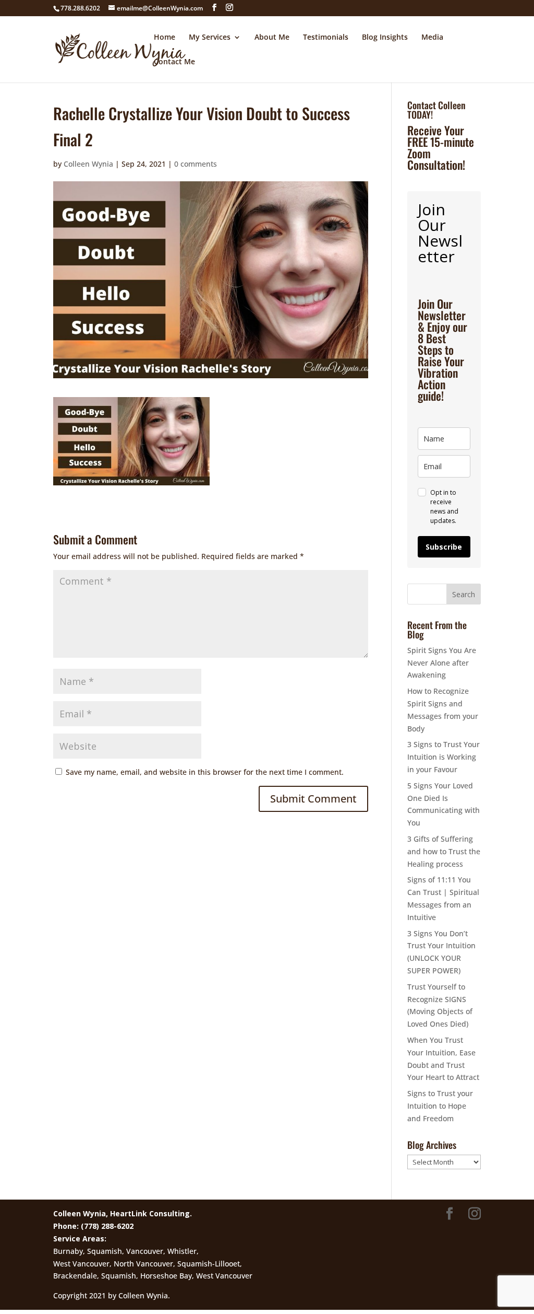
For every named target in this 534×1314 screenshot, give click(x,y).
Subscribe (444, 547)
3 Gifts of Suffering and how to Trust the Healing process (443, 851)
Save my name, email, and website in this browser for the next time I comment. (205, 772)
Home (164, 37)
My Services (209, 37)
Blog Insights (385, 37)
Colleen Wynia (88, 164)
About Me (271, 37)
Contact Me (174, 62)
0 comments (195, 164)
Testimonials (325, 37)
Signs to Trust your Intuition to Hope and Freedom (440, 1105)
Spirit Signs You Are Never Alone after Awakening (441, 662)
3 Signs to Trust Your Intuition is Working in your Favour (443, 756)
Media (432, 37)
